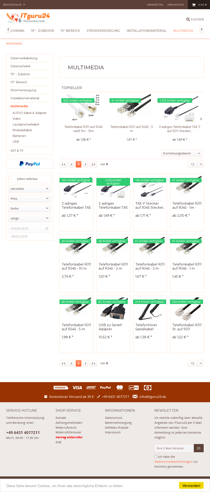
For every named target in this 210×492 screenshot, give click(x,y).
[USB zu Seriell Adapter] (113, 309)
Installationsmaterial (24, 98)
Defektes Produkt (116, 427)
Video (17, 119)
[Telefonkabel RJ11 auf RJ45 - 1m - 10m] (187, 188)
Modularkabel (22, 130)
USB (16, 142)
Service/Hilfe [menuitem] (12, 4)
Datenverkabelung (23, 58)
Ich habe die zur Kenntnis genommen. (176, 461)
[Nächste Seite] (85, 164)
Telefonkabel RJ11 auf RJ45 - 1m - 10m (187, 206)
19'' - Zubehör (20, 74)
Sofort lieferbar (27, 179)
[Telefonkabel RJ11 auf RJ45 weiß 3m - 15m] (84, 108)
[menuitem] (155, 4)
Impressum (113, 432)
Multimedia (19, 106)
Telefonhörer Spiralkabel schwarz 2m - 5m (149, 327)
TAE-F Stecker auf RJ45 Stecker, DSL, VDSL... (149, 206)
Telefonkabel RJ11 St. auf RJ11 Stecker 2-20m (187, 327)
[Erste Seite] (63, 164)
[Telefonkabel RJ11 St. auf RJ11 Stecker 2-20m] (187, 309)
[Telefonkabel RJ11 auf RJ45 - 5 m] (76, 309)
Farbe (14, 208)
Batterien (19, 136)
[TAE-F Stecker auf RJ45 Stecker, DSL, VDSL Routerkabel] (150, 188)
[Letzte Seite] (93, 164)
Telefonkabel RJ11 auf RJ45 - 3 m (131, 129)
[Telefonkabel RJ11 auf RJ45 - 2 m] (113, 249)
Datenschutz (113, 418)
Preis (14, 198)
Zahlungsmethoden (69, 423)
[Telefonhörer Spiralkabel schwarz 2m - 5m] (150, 309)
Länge (15, 218)
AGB (58, 442)
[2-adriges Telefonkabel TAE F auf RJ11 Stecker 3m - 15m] (180, 108)
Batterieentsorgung (118, 423)
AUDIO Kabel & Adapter (30, 113)
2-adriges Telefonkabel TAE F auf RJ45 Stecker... (76, 206)
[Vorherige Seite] (71, 164)
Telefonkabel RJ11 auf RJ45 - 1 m (187, 266)
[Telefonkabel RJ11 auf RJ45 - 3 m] (132, 108)
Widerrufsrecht (66, 427)
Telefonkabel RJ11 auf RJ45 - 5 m (76, 327)
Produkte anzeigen (20, 230)
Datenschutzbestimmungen (173, 462)
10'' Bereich (18, 82)
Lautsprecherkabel (26, 124)
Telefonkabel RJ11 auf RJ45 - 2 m (113, 266)
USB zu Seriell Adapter (110, 327)
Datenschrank (20, 66)
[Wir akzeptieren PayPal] (29, 163)
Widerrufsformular (68, 432)
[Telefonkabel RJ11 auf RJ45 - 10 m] (76, 249)
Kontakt (61, 418)
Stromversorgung (23, 90)
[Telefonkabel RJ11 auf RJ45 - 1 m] (187, 249)
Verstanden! (191, 485)
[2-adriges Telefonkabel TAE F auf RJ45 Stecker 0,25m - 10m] (76, 188)
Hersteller (17, 189)
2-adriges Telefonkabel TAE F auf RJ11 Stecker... (179, 129)
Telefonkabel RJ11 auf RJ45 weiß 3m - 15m (83, 129)
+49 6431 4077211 (23, 432)
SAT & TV (16, 151)
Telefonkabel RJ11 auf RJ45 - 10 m (76, 266)
